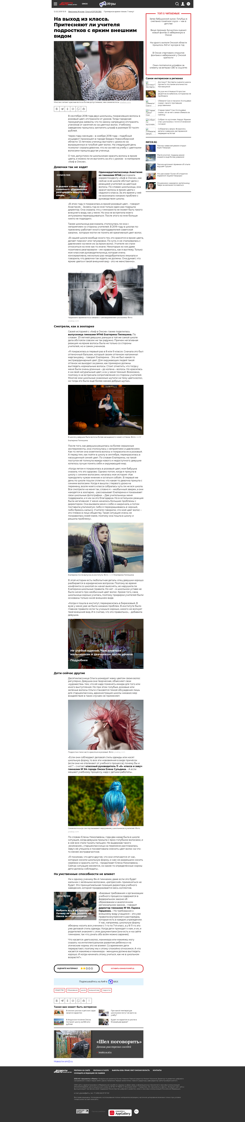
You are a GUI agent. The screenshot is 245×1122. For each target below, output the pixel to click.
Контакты (157, 1070)
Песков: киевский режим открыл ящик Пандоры (171, 147)
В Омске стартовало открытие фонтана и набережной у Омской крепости (168, 55)
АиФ (138, 437)
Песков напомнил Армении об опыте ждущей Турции (173, 165)
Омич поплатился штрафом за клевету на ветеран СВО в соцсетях (168, 66)
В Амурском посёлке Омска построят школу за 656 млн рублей (78, 1022)
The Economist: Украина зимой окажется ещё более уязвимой (170, 156)
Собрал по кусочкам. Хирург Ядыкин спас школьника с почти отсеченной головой (174, 121)
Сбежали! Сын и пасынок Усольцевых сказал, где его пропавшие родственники (174, 103)
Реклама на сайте (82, 1070)
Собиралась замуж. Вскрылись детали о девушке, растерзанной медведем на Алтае (172, 131)
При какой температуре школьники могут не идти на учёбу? (123, 1013)
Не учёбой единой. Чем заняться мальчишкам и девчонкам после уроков (101, 652)
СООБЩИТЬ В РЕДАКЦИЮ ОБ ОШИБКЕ (89, 1073)
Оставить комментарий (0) (122, 968)
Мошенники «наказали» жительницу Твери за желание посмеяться (173, 184)
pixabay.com (125, 102)
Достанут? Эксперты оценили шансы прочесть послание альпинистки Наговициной (174, 84)
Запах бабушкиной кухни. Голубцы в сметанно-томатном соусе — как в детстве (168, 21)
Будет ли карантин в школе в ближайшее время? (124, 1021)
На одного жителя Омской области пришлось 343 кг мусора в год (168, 44)
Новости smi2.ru (63, 1061)
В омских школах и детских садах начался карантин (81, 1012)
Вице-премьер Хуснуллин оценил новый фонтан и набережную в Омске (168, 32)
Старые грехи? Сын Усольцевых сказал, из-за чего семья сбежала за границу (174, 112)
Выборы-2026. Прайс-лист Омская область (131, 1070)
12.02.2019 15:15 (60, 11)
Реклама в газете (101, 1070)
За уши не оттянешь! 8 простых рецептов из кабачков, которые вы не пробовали (174, 93)
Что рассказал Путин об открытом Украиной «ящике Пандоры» (172, 175)
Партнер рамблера (98, 1111)
